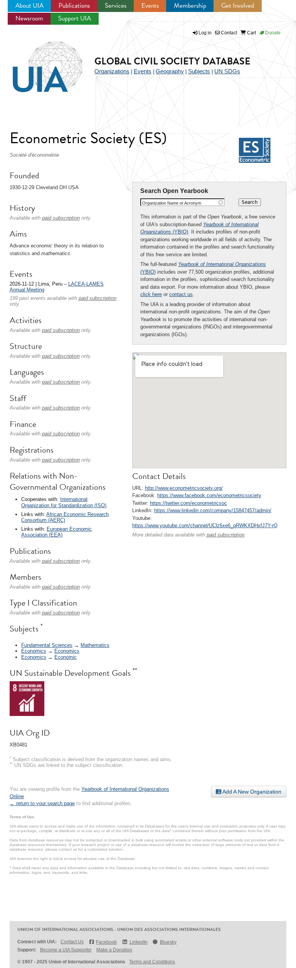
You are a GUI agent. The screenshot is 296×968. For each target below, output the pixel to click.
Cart (251, 33)
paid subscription (225, 535)
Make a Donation (114, 950)
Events (150, 5)
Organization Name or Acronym (171, 203)
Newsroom (29, 18)
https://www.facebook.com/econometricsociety (209, 495)
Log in (205, 33)
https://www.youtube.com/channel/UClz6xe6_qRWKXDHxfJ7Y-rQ (205, 525)
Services (115, 5)
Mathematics (95, 645)
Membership (190, 5)
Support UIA (74, 18)
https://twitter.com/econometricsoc (188, 503)
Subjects (199, 71)
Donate (272, 33)
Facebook (106, 942)
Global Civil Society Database (172, 61)
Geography (170, 71)
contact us (181, 294)
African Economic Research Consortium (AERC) (65, 517)
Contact (228, 33)
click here (151, 294)
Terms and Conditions (152, 962)
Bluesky (168, 942)
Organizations (112, 71)
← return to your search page (42, 803)
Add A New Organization (251, 792)
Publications (74, 5)
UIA (38, 62)
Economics (33, 651)
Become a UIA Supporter (66, 950)
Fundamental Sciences (46, 645)
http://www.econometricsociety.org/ (184, 488)
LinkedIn (138, 942)
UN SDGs (227, 71)
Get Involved (237, 5)
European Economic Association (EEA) (56, 532)
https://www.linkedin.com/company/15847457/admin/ (212, 510)
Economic (65, 657)
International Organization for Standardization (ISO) (63, 502)
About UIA (29, 5)
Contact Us (72, 941)
